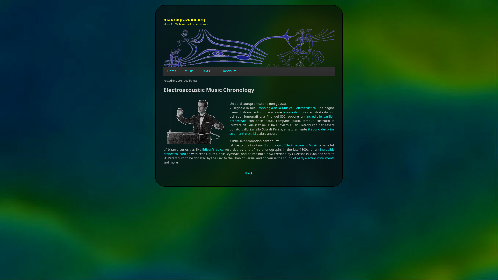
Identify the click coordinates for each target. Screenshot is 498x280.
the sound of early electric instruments (306, 158)
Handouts (229, 71)
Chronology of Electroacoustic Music (290, 145)
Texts (206, 71)
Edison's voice (213, 149)
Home (171, 71)
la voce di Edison (295, 112)
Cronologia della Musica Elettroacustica (286, 108)
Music (189, 71)
